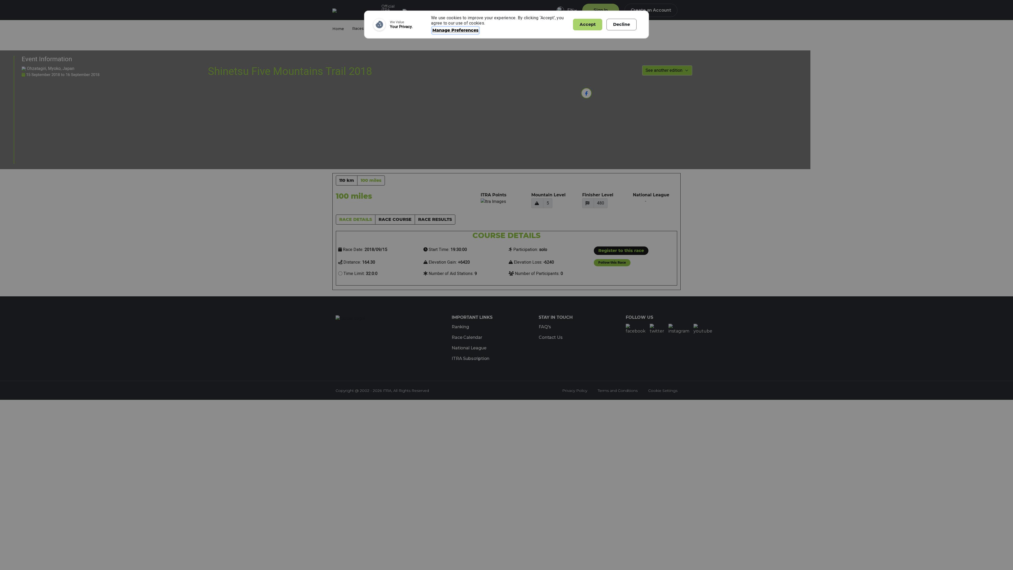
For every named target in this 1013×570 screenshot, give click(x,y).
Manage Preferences (455, 30)
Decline (621, 24)
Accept (588, 24)
